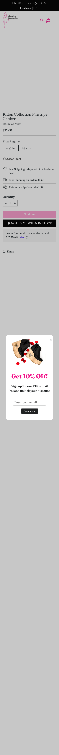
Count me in (30, 411)
